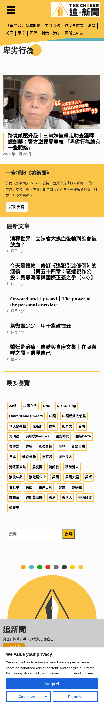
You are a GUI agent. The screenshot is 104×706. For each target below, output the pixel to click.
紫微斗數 (16, 477)
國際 (33, 33)
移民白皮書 (74, 26)
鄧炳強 (77, 487)
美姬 (88, 477)
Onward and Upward (26, 416)
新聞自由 (78, 446)
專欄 (29, 446)
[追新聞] (75, 9)
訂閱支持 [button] (16, 207)
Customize (27, 697)
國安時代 (62, 436)
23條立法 (30, 406)
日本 (12, 457)
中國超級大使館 (74, 416)
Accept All (52, 684)
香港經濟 (85, 497)
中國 (52, 416)
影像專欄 (45, 446)
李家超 (47, 457)
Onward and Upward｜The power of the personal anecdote (50, 301)
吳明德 (14, 436)
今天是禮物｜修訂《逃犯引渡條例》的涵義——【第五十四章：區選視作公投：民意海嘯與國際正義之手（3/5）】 (53, 272)
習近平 (14, 487)
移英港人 (72, 467)
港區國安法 (17, 467)
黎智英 (14, 508)
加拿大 (67, 426)
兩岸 (21, 33)
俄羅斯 (37, 426)
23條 (12, 406)
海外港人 (65, 457)
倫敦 (52, 426)
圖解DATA (74, 33)
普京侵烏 (29, 457)
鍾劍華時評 (34, 497)
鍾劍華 (14, 497)
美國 (55, 477)
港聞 (92, 26)
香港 (52, 497)
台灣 (81, 426)
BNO (47, 406)
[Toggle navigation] (11, 10)
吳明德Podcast (37, 436)
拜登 (62, 446)
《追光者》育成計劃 (23, 26)
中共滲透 (52, 26)
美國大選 (72, 477)
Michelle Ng (66, 406)
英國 (10, 33)
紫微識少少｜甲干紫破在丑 (40, 326)
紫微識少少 (37, 477)
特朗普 (54, 467)
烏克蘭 (37, 467)
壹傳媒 (14, 446)
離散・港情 (51, 33)
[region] (52, 676)
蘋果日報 (45, 487)
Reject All (75, 697)
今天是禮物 (17, 426)
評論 (62, 487)
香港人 (67, 497)
